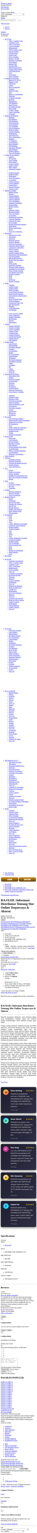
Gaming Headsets (14, 335)
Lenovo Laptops (14, 164)
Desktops (12, 117)
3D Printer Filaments (15, 360)
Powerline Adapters (15, 408)
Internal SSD (13, 64)
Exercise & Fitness (14, 484)
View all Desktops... (15, 137)
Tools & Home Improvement (18, 296)
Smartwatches (13, 205)
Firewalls (11, 383)
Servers (11, 410)
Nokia (11, 702)
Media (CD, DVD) (15, 80)
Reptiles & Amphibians (16, 550)
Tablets (11, 705)
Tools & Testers (13, 91)
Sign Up (7, 28)
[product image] (10, 895)
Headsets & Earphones (16, 217)
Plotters (11, 353)
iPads (10, 208)
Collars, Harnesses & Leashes (18, 524)
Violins (11, 433)
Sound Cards (13, 55)
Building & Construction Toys (18, 476)
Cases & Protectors (15, 219)
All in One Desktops (15, 593)
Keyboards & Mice (15, 107)
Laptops (11, 157)
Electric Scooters (14, 474)
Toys (6, 468)
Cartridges (12, 365)
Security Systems (14, 281)
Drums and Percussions (16, 429)
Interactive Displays (15, 657)
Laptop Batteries (14, 183)
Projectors (12, 239)
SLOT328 (8, 39)
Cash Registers (13, 452)
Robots (11, 479)
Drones (11, 470)
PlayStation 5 (13, 778)
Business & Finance (15, 461)
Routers (11, 378)
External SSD (13, 66)
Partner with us (9, 1454)
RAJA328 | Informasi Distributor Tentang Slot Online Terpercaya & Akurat (19, 890)
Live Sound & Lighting (16, 419)
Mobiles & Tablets (10, 190)
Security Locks (13, 189)
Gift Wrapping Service (12, 1447)
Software (7, 458)
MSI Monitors (13, 149)
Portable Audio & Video (16, 253)
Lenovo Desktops (14, 128)
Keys (10, 426)
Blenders (11, 306)
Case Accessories (14, 46)
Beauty (11, 499)
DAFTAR (27, 879)
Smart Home (13, 803)
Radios (11, 262)
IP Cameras (12, 386)
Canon (11, 369)
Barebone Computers (15, 60)
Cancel (4, 1330)
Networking (12, 661)
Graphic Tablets (14, 110)
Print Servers (13, 406)
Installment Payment (11, 1440)
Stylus (11, 230)
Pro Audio (8, 417)
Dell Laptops (13, 162)
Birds (10, 549)
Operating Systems (14, 459)
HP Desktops (13, 119)
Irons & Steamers (14, 304)
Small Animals (13, 552)
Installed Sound (13, 431)
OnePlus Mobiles (14, 198)
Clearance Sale (9, 874)
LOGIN (9, 879)
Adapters (11, 89)
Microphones (13, 101)
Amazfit (11, 725)
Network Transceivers (15, 390)
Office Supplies (9, 456)
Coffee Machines (14, 308)
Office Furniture (14, 290)
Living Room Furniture (16, 292)
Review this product (7, 1309)
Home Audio (13, 263)
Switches (11, 385)
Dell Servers (12, 411)
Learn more (31, 948)
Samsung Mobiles (14, 199)
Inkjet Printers (13, 345)
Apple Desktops (14, 123)
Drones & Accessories (15, 789)
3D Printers (12, 358)
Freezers (11, 321)
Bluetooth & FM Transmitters (18, 255)
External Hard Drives (15, 69)
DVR (10, 276)
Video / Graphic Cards (16, 41)
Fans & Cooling (14, 51)
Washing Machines (15, 317)
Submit (4, 1316)
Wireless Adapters (14, 379)
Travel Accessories (14, 495)
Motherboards (13, 48)
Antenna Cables (14, 397)
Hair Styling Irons (14, 502)
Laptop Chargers (14, 182)
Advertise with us (10, 1453)
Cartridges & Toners (15, 361)
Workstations (13, 133)
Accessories (12, 180)
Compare (6, 955)
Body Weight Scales (15, 511)
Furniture (11, 285)
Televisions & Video (15, 762)
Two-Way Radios (14, 256)
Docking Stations (14, 187)
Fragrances (12, 500)
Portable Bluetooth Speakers (17, 224)
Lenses (11, 794)
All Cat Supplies (14, 543)
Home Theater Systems (16, 271)
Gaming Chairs (13, 287)
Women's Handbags (15, 492)
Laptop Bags (13, 185)
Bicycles (11, 486)
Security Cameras (14, 274)
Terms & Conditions (11, 1451)
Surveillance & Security (16, 272)
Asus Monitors (13, 142)
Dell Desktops (13, 121)
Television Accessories (16, 773)
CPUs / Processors (14, 44)
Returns (7, 1433)
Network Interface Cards (16, 404)
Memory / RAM (14, 59)
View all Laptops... (15, 178)
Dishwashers (13, 322)
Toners (11, 363)
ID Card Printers (14, 354)
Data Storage (13, 62)
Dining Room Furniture (16, 294)
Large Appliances (14, 315)
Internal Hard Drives (15, 67)
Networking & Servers (12, 374)
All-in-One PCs (13, 135)
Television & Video (15, 235)
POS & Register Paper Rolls (17, 447)
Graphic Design (14, 465)
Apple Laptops (13, 165)
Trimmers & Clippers (15, 504)
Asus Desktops (13, 125)
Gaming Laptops (14, 173)
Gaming (7, 324)
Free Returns (5, 7)
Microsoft (12, 709)
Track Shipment (10, 1430)
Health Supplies (14, 527)
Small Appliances (14, 301)
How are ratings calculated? (9, 1295)
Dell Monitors (13, 146)
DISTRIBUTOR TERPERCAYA (15, 888)
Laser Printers (13, 344)
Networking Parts (14, 376)
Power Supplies (13, 57)
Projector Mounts (14, 242)
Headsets (11, 100)
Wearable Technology (15, 203)
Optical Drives (13, 53)
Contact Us (8, 1426)
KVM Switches (13, 388)
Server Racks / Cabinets (16, 392)
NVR (10, 278)
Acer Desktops (13, 126)
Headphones (12, 582)
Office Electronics (14, 655)
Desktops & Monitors (11, 116)
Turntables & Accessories (16, 269)
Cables (11, 85)
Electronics (8, 233)
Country (3, 1529)
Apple (11, 719)
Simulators (12, 776)
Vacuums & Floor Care (16, 303)
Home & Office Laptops (16, 600)
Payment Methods (10, 1439)
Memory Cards (13, 82)
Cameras (11, 791)
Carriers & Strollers (15, 540)
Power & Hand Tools (15, 299)
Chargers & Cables (15, 221)
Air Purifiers (12, 310)
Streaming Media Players (16, 246)
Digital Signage (13, 659)
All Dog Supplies (14, 529)
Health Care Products (15, 509)
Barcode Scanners (14, 443)
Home (7, 283)
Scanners (11, 349)
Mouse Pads (12, 108)
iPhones (11, 194)
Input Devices (13, 105)
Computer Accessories (12, 78)
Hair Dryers (12, 506)
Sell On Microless (10, 1456)
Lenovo (11, 714)
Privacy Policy (9, 1449)
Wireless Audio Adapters (16, 267)
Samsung (11, 370)
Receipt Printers (14, 442)
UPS (10, 92)
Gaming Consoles (14, 328)
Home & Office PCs (15, 588)
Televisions (12, 237)
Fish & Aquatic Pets (15, 545)
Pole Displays (13, 445)
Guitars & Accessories (15, 422)
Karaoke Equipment (15, 435)
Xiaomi (11, 700)
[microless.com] (3, 18)
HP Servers (12, 413)
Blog (6, 1444)
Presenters (12, 114)
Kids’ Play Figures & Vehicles (18, 477)
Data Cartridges (13, 76)
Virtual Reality (13, 784)
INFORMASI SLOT (11, 760)
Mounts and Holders (15, 228)
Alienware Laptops (15, 169)
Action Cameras (14, 251)
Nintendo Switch (14, 782)
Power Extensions (14, 87)
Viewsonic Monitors (15, 148)
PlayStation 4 (13, 780)
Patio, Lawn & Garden (16, 313)
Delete (9, 1330)
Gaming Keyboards (15, 337)
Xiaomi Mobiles (14, 196)
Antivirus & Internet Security (18, 463)
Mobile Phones (13, 192)
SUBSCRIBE (24, 1469)
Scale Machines (13, 449)
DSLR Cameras (14, 249)
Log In (7, 27)
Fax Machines (13, 351)
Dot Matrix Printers (15, 347)
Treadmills (12, 488)
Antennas (12, 395)
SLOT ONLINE (10, 691)
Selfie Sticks (12, 226)
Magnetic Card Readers (16, 454)
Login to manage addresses (9, 1524)
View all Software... (15, 467)
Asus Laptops (13, 160)
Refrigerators (13, 319)
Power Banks (13, 223)
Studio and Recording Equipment (19, 420)
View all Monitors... (15, 153)
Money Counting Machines (17, 451)
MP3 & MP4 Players (15, 258)
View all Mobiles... (15, 201)
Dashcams (12, 280)
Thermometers (13, 513)
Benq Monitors (13, 144)
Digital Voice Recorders (16, 260)
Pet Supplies (8, 515)
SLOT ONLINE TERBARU (17, 929)
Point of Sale (9, 436)
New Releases (9, 873)
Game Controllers (14, 112)
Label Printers (13, 356)
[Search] (20, 20)
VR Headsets (13, 340)
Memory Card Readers (16, 94)
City (2, 1531)
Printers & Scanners (15, 630)
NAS (10, 73)
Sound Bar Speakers (15, 265)
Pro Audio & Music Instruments (19, 801)
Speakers (11, 579)
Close (2, 1494)
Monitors (11, 139)
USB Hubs (12, 84)
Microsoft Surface (14, 212)
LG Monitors (13, 141)
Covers (11, 735)
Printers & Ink (9, 342)
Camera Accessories (15, 796)
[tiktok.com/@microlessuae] (11, 1481)
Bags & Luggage (14, 493)
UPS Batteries (13, 103)
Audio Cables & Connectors (17, 427)
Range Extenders (14, 402)
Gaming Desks (13, 288)
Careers (7, 1437)
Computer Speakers (15, 98)
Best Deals (8, 556)
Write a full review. (7, 1313)
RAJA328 (8, 559)
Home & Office (13, 130)
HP (10, 367)
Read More (4, 1082)
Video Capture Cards (15, 50)
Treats (10, 520)
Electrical (12, 297)
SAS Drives (12, 75)
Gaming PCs (13, 589)
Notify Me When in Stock (9, 992)
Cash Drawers (13, 440)
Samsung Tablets (14, 210)
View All (11, 372)
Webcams (12, 96)
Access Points (13, 381)
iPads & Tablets (13, 206)
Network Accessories (15, 401)
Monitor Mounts (14, 151)
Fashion (7, 490)
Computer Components (16, 561)
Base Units (12, 438)
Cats (10, 531)
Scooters (11, 483)
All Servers (12, 415)
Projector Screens (14, 240)
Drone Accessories (14, 472)
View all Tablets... (14, 214)
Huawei (11, 698)
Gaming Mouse (13, 338)
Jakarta (6, 3)
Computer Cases (14, 43)
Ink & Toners (13, 650)
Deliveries (8, 1431)
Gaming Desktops (14, 132)
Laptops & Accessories (12, 155)
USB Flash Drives (14, 71)
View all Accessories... (16, 231)
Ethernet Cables (14, 399)
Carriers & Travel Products (17, 525)
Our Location (5, 9)
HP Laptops (12, 158)
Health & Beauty (10, 497)
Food (10, 518)
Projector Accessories (15, 244)
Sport (6, 481)
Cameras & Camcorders (16, 247)
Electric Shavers (14, 508)
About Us (8, 1428)
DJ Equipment (13, 424)
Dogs (10, 517)
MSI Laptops (13, 167)
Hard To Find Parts (11, 1445)
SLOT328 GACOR (28, 927)
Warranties (8, 1435)
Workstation (12, 176)
